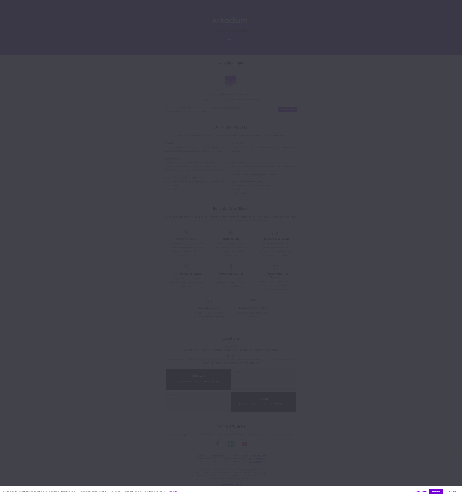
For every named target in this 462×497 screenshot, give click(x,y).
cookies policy (171, 491)
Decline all (452, 491)
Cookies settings (420, 491)
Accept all (436, 491)
